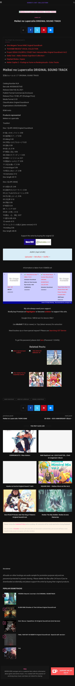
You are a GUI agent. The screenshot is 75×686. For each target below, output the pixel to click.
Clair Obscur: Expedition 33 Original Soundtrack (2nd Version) (39, 621)
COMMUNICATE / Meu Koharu (19, 455)
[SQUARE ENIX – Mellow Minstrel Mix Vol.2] (55, 472)
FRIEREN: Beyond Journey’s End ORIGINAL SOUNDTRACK (36, 594)
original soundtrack (38, 399)
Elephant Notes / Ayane (16, 59)
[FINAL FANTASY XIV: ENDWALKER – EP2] (37, 359)
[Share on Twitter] (37, 30)
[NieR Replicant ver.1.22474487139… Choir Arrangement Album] (55, 441)
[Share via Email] (50, 30)
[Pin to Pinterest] (44, 30)
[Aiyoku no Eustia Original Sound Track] (20, 472)
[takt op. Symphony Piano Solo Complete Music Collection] (19, 381)
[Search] (74, 2)
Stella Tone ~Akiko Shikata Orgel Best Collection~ (26, 56)
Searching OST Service (57, 331)
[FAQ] (10, 653)
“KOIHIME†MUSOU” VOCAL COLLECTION (22, 49)
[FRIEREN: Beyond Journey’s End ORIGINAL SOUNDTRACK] (10, 598)
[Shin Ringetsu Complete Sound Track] (37, 381)
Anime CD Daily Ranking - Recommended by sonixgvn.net (56, 302)
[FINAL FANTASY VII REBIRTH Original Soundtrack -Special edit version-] (10, 639)
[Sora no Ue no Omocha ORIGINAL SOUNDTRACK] (55, 359)
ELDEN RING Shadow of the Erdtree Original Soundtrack (37, 607)
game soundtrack (9, 399)
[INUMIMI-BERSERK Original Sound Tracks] (55, 381)
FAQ (19, 648)
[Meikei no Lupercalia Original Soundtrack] (19, 359)
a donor (48, 312)
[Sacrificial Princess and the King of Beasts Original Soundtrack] (20, 501)
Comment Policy (20, 524)
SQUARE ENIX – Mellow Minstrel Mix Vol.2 (55, 486)
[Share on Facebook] (30, 30)
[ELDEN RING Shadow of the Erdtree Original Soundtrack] (10, 612)
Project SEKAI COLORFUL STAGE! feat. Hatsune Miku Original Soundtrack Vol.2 (37, 52)
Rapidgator (30, 312)
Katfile (46, 257)
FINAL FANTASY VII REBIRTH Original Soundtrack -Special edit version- (41, 635)
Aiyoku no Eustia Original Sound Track (19, 486)
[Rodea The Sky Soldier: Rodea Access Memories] (55, 501)
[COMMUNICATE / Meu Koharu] (20, 441)
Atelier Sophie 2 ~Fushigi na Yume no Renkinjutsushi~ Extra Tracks (33, 62)
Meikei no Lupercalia (23, 399)
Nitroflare (37, 257)
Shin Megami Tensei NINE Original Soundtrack (24, 45)
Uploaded (28, 257)
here (42, 340)
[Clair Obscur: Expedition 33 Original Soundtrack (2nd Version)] (10, 626)
